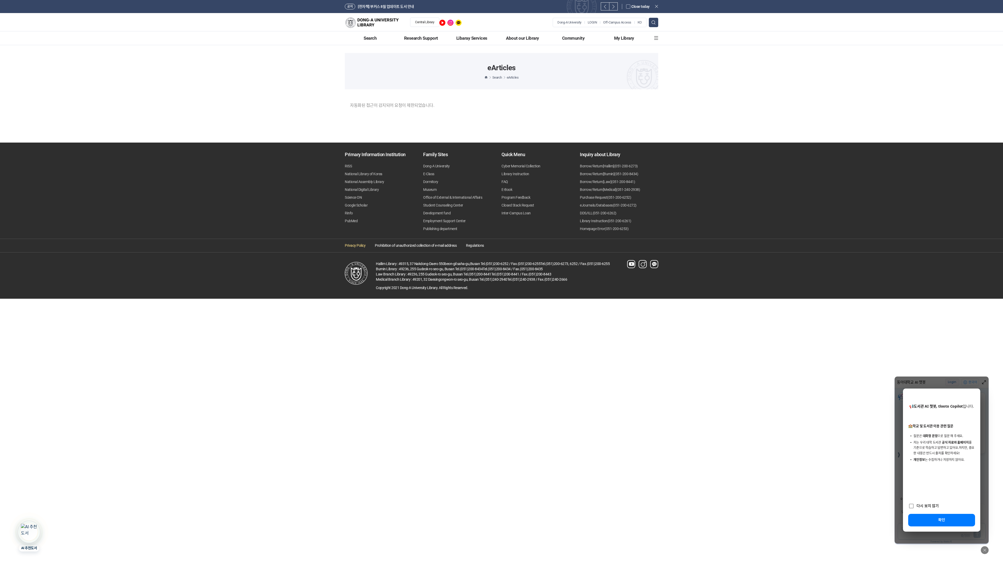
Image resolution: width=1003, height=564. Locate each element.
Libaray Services (471, 38)
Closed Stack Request (517, 205)
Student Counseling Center (443, 205)
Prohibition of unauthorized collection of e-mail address (416, 245)
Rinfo (349, 213)
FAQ (504, 182)
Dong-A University (569, 22)
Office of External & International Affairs (452, 197)
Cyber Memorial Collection (520, 166)
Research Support (421, 38)
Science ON (353, 197)
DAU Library (375, 22)
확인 (941, 519)
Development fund (437, 213)
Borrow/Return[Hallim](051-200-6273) (609, 166)
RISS (348, 166)
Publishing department (440, 229)
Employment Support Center (444, 221)
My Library (624, 38)
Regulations (475, 245)
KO (640, 22)
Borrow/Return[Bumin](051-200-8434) (609, 174)
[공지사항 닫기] (656, 6)
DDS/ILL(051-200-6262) (598, 213)
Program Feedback (515, 197)
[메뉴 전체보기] (656, 38)
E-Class (428, 174)
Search (370, 38)
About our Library (522, 38)
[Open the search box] (653, 22)
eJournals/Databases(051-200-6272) (608, 205)
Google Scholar (356, 205)
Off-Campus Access (617, 22)
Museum (429, 189)
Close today (640, 6)
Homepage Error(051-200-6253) (604, 229)
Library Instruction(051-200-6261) (605, 221)
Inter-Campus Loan (516, 213)
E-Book (506, 189)
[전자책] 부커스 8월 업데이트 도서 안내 (386, 6)
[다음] (613, 6)
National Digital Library (362, 189)
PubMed (351, 221)
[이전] (605, 6)
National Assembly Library (364, 182)
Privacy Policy (355, 245)
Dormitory (430, 182)
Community (573, 38)
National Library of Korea (363, 174)
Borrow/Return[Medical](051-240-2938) (610, 189)
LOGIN (592, 22)
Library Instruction (515, 174)
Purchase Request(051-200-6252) (605, 197)
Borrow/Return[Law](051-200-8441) (607, 182)
